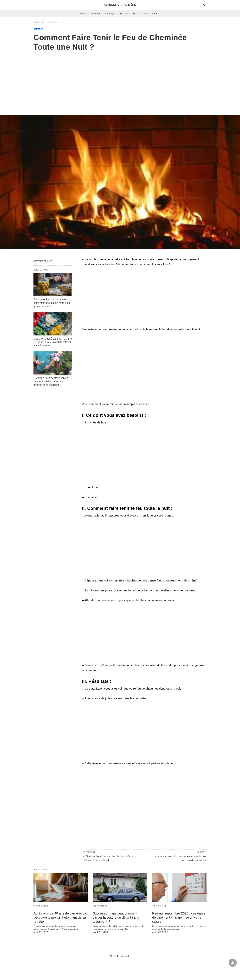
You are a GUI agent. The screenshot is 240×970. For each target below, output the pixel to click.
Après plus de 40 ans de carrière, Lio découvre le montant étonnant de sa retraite (60, 917)
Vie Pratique (150, 13)
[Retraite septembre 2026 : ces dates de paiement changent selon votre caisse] (179, 887)
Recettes (124, 13)
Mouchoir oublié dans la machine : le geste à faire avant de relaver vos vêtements (52, 342)
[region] (120, 79)
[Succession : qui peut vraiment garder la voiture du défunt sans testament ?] (120, 887)
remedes (95, 13)
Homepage (38, 22)
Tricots (136, 13)
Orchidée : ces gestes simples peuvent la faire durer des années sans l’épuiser (50, 381)
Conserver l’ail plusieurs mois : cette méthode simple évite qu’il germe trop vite (51, 303)
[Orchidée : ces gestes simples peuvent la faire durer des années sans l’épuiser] (52, 363)
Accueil (83, 13)
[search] (205, 5)
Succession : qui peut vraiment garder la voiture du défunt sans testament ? (116, 917)
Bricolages (110, 13)
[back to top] (233, 963)
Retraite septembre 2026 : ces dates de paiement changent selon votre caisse (178, 917)
